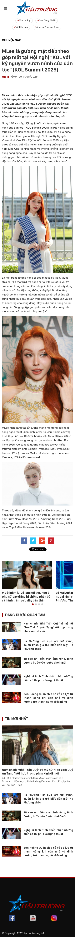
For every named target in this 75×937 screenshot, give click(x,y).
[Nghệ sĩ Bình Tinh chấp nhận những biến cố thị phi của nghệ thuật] (11, 679)
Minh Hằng (25, 20)
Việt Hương (22, 27)
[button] (33, 604)
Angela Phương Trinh (47, 27)
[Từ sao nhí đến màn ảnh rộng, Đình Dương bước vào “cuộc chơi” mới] (11, 662)
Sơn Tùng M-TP (47, 20)
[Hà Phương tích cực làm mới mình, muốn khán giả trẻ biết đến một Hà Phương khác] (11, 644)
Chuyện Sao (11, 40)
